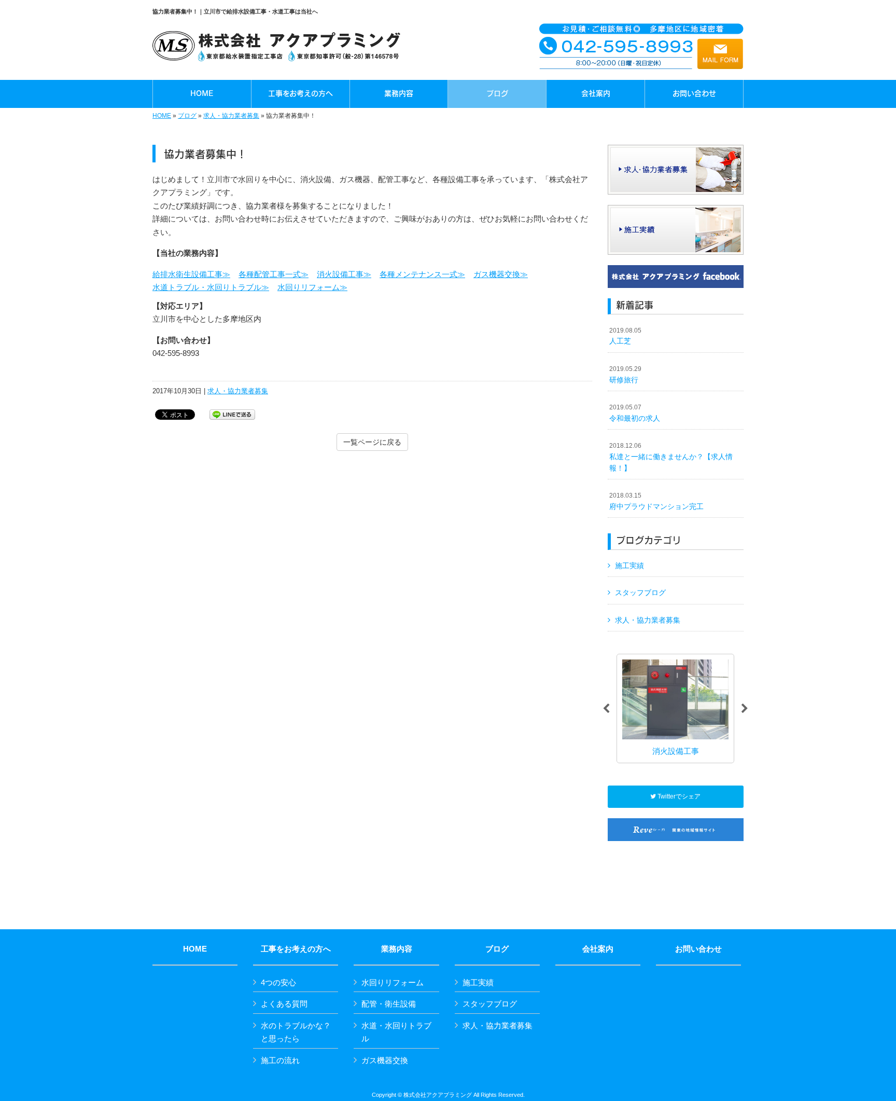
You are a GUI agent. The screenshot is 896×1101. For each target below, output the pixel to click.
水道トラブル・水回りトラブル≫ (210, 287)
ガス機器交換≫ (500, 274)
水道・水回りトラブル (396, 1032)
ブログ (187, 115)
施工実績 (629, 565)
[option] (675, 708)
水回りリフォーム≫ (312, 287)
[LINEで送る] (232, 413)
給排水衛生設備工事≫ (191, 274)
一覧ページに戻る (372, 442)
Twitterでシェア (678, 796)
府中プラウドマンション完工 (656, 501)
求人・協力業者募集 (231, 115)
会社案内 (597, 949)
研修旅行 (625, 374)
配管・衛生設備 (388, 1003)
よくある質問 (284, 1003)
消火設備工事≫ (344, 274)
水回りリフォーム (392, 982)
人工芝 (625, 336)
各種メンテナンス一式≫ (422, 274)
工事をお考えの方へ (296, 949)
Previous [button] (606, 709)
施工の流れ (280, 1060)
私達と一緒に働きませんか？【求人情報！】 (671, 457)
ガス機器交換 (384, 1060)
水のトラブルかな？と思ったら (296, 1032)
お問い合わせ (698, 949)
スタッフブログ (640, 592)
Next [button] (744, 709)
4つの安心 (278, 982)
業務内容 (396, 949)
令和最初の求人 (634, 413)
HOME (161, 115)
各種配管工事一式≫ (274, 274)
